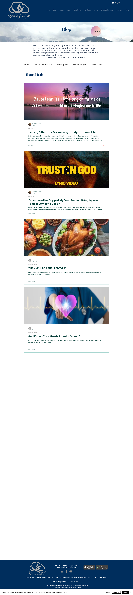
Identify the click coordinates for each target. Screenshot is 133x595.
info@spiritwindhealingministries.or (80, 577)
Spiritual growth (62, 65)
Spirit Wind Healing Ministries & (66, 565)
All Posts (27, 65)
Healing (30, 128)
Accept (125, 592)
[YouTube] (71, 571)
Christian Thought (79, 65)
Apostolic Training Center (66, 567)
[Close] (131, 592)
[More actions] (104, 124)
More (101, 65)
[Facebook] (66, 571)
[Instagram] (62, 571)
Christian (31, 196)
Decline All (116, 592)
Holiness (92, 65)
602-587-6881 (102, 577)
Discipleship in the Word (43, 65)
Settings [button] (107, 592)
